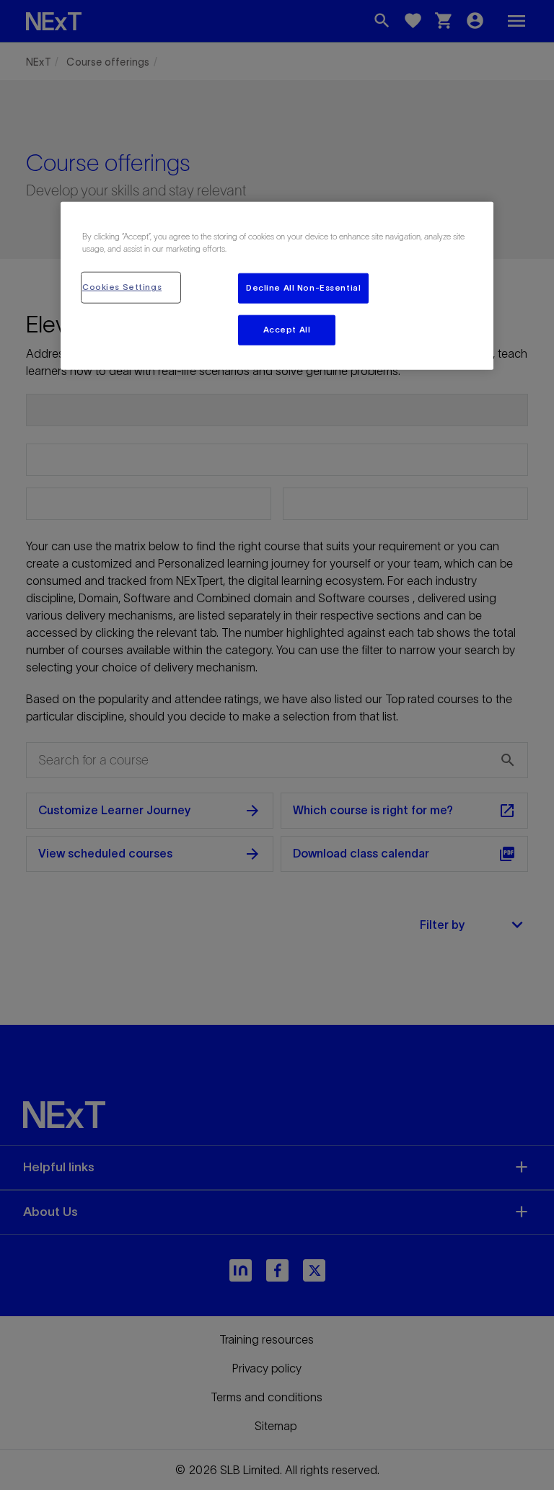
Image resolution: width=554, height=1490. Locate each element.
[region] (277, 286)
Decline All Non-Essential (303, 287)
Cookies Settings (122, 287)
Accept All (287, 329)
